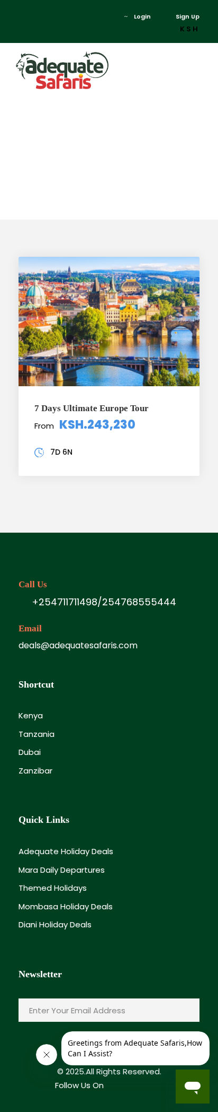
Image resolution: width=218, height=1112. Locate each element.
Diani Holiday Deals (55, 924)
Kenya (31, 715)
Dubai (30, 752)
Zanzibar (35, 770)
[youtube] (52, 16)
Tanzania (36, 734)
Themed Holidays (53, 887)
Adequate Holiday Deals (66, 851)
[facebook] (21, 16)
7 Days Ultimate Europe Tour (91, 408)
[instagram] (68, 16)
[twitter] (36, 16)
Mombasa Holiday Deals (66, 906)
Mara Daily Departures (62, 869)
